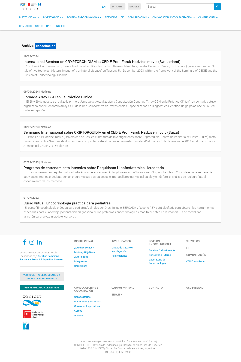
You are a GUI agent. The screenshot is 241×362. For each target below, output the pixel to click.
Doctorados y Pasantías (87, 301)
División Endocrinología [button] (83, 17)
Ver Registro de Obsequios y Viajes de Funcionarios (41, 276)
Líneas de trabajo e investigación (122, 249)
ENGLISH (60, 26)
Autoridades (81, 256)
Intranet (118, 6)
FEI (122, 17)
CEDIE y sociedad (195, 261)
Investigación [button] (52, 17)
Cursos (78, 310)
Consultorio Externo (160, 255)
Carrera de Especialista (87, 306)
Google (134, 6)
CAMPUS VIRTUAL (208, 17)
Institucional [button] (28, 17)
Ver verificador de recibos (41, 287)
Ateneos (78, 315)
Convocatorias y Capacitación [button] (172, 17)
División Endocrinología (162, 250)
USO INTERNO (43, 26)
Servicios (111, 17)
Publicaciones (119, 255)
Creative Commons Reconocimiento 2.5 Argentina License (41, 257)
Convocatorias (82, 297)
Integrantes (80, 261)
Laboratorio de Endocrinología (157, 261)
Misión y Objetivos (84, 252)
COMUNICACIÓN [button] (137, 17)
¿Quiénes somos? (84, 247)
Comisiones (80, 266)
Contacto (25, 26)
